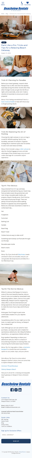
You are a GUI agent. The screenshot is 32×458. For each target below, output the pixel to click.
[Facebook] (12, 389)
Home (2, 13)
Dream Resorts (22, 451)
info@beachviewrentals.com (12, 407)
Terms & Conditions (6, 426)
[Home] (16, 9)
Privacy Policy (5, 424)
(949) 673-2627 (9, 405)
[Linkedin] (20, 390)
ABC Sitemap (4, 419)
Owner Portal (4, 421)
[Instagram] (16, 389)
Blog (7, 13)
